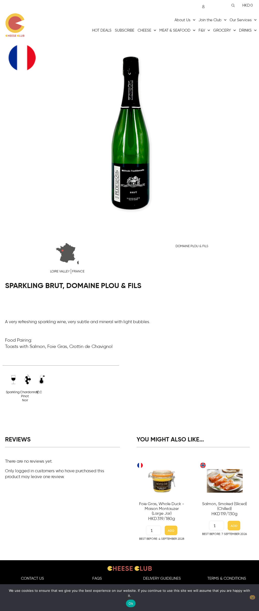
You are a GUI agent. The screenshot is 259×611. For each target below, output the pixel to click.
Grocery (222, 30)
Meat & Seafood (174, 30)
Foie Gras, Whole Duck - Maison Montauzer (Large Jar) (161, 508)
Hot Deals (102, 30)
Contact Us (32, 578)
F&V (202, 30)
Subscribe (124, 30)
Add (171, 530)
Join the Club (210, 20)
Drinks (245, 30)
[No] (252, 597)
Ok (130, 603)
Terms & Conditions (226, 578)
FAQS (97, 578)
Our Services (241, 20)
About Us (182, 20)
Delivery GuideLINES (162, 578)
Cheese (144, 30)
